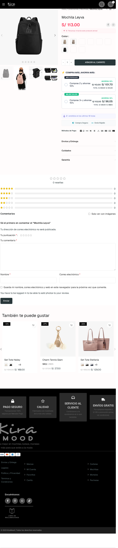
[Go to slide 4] (25, 62)
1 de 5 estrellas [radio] (21, 235)
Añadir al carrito (95, 62)
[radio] (65, 42)
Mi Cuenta (31, 469)
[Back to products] (110, 9)
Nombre (5, 274)
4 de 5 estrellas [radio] (28, 235)
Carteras (94, 464)
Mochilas (84, 9)
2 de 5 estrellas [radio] (23, 235)
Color (65, 36)
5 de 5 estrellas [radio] (31, 235)
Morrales (94, 474)
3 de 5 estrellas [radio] (26, 235)
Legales (4, 467)
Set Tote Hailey (12, 359)
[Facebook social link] (108, 25)
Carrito (30, 480)
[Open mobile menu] (3, 4)
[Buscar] (101, 4)
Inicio (63, 9)
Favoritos (31, 474)
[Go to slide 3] (22, 62)
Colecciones (73, 9)
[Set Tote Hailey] (19, 339)
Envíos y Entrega (8, 462)
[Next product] (114, 9)
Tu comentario (8, 240)
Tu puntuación (8, 235)
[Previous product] (107, 9)
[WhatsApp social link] (113, 25)
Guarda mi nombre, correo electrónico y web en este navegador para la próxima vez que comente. (55, 287)
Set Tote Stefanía (90, 359)
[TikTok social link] (29, 501)
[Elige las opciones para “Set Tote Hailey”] (33, 325)
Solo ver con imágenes (104, 213)
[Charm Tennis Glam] (58, 339)
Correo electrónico (69, 274)
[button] (55, 35)
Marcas (30, 464)
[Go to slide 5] (28, 62)
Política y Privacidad (10, 473)
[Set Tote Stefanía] (96, 339)
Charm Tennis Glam (52, 359)
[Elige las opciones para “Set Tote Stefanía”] (109, 325)
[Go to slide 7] (34, 62)
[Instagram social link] (15, 501)
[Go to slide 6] (31, 62)
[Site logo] (11, 4)
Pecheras (94, 480)
